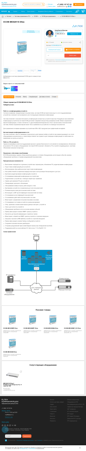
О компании (53, 411)
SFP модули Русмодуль (73, 416)
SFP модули (70, 413)
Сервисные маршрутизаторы (75, 406)
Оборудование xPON (72, 402)
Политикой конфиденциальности (63, 59)
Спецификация (33, 96)
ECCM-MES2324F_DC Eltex (72, 328)
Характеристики (8, 96)
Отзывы (54, 96)
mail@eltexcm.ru (9, 414)
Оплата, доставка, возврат (57, 402)
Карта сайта (53, 409)
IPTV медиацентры (72, 421)
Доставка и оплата (44, 96)
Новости (52, 413)
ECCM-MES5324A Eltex (51, 328)
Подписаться (26, 436)
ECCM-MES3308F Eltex (10, 328)
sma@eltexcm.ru (59, 32)
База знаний (53, 406)
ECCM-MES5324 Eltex (10, 352)
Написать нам (9, 417)
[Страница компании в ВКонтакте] (12, 425)
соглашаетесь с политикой (27, 448)
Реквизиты (53, 421)
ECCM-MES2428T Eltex (31, 328)
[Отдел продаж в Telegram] (68, 6)
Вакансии (52, 416)
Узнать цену (72, 55)
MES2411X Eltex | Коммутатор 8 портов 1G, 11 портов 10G (12, 385)
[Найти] (43, 4)
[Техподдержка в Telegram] (7, 425)
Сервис (52, 404)
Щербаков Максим (61, 30)
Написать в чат (74, 33)
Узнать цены (5, 422)
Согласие (76, 59)
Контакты (52, 418)
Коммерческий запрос (55, 49)
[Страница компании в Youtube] (15, 425)
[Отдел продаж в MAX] (70, 6)
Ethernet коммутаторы (73, 399)
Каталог (4, 11)
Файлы (25, 96)
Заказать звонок (6, 410)
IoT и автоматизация (72, 411)
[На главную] (9, 4)
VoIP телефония (71, 409)
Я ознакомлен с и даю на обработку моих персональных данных (35, 440)
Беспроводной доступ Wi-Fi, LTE (75, 404)
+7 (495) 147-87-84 (64, 4)
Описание (18, 96)
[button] (40, 47)
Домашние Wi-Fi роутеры (74, 418)
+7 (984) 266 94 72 (60, 33)
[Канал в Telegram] (5, 425)
